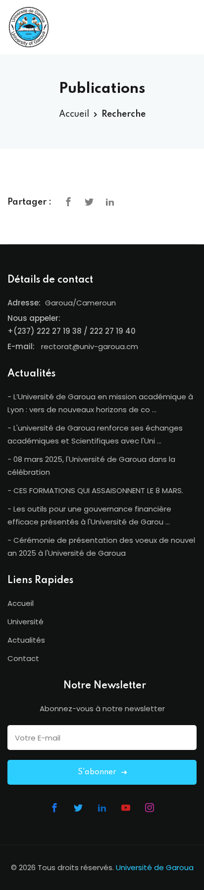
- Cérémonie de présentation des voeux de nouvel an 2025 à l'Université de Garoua (101, 546)
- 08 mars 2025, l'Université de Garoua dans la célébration (91, 465)
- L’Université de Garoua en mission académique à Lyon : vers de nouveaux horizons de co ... (100, 403)
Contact (23, 658)
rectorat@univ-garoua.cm (89, 346)
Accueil (74, 114)
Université (25, 621)
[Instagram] (149, 807)
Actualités (26, 640)
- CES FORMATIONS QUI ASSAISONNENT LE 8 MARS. (95, 490)
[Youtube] (125, 807)
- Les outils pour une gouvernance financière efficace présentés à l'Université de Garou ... (89, 515)
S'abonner (98, 772)
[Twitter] (89, 201)
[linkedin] (109, 201)
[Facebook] (68, 201)
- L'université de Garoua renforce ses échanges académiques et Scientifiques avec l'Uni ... (95, 434)
